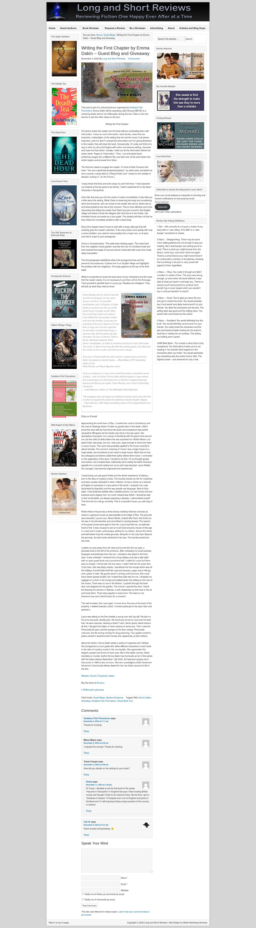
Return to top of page (59, 922)
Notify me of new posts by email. (100, 899)
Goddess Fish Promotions (104, 700)
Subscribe (162, 206)
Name (124, 877)
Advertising (156, 28)
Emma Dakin (145, 697)
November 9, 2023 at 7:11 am (96, 721)
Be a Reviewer (137, 28)
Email (93, 675)
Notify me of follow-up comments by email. (105, 894)
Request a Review (115, 28)
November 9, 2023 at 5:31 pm (96, 824)
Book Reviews (89, 28)
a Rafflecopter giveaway (92, 689)
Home (52, 28)
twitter (111, 675)
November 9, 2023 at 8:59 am (96, 764)
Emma (89, 781)
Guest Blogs (99, 697)
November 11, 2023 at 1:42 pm (99, 784)
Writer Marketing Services (195, 922)
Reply (86, 731)
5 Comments (134, 58)
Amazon (100, 682)
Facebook (102, 675)
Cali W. (87, 821)
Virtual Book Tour (125, 700)
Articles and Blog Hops (191, 28)
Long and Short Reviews (128, 11)
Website (85, 675)
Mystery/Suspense (114, 697)
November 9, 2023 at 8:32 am (96, 743)
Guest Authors (67, 28)
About (171, 28)
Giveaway (85, 700)
